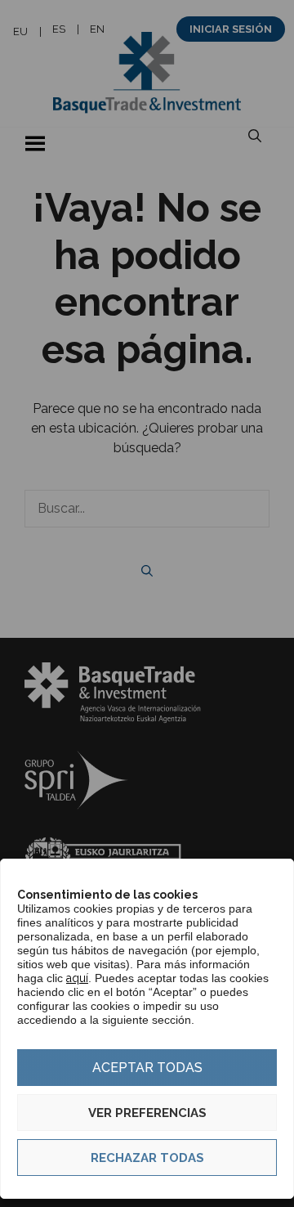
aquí (77, 978)
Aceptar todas (147, 1067)
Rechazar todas (147, 1158)
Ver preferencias (147, 1113)
